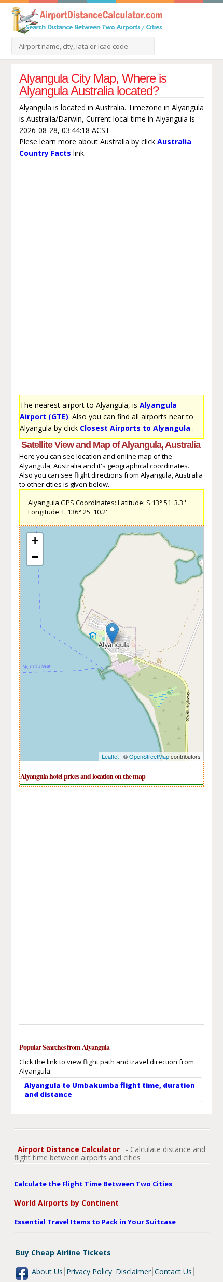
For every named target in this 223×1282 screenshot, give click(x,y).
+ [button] (35, 540)
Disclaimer (133, 1271)
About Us (47, 1271)
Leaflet (110, 756)
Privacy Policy (89, 1271)
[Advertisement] (111, 279)
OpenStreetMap (149, 756)
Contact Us (173, 1271)
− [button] (35, 556)
